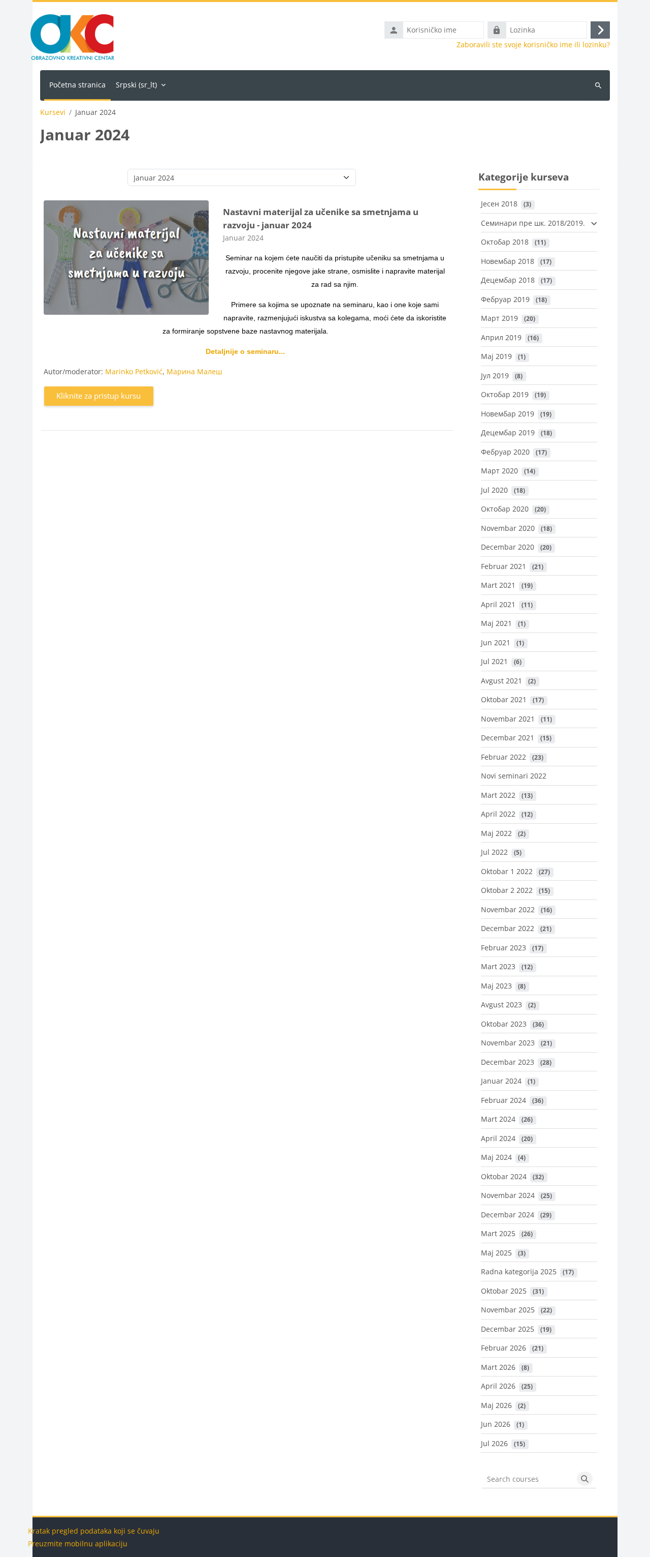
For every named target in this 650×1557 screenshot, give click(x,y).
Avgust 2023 (501, 1004)
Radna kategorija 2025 (519, 1271)
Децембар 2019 (508, 432)
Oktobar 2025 (504, 1291)
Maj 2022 (496, 833)
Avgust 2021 (501, 680)
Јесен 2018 (499, 203)
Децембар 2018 (508, 280)
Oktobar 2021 (504, 699)
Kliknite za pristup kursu (98, 396)
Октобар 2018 (505, 242)
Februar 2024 (503, 1100)
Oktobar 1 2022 (507, 871)
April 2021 (498, 604)
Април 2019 (501, 337)
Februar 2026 (503, 1348)
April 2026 (498, 1386)
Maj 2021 (496, 623)
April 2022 (498, 814)
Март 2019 (499, 318)
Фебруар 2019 (505, 299)
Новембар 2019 (507, 413)
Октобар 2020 (505, 509)
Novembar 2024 (508, 1195)
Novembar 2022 (508, 909)
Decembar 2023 (507, 1062)
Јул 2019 (495, 375)
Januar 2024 (501, 1081)
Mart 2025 (498, 1233)
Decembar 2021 (507, 737)
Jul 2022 (494, 852)
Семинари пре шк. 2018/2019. (533, 223)
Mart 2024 (498, 1119)
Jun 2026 (495, 1424)
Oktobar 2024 (504, 1176)
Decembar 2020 (507, 547)
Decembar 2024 (507, 1214)
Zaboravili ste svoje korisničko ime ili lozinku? (533, 44)
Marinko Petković (133, 371)
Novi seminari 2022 (513, 776)
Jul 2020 (494, 490)
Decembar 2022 (507, 928)
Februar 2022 (503, 757)
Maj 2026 (496, 1405)
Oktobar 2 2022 (507, 890)
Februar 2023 (503, 947)
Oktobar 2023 (504, 1024)
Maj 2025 (496, 1252)
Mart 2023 (498, 966)
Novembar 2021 (508, 719)
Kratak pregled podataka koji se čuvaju (93, 1531)
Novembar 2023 (508, 1042)
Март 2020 (499, 470)
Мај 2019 (496, 356)
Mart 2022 (498, 795)
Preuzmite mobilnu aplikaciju (77, 1543)
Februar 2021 (503, 566)
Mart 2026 (498, 1367)
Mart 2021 (498, 585)
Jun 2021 (495, 642)
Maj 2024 (496, 1157)
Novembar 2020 (508, 528)
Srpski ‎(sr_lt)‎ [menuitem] (136, 84)
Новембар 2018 (507, 261)
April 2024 (498, 1138)
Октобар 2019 (505, 394)
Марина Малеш (194, 371)
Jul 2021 (494, 661)
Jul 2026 (494, 1443)
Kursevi (53, 112)
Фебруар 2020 (505, 452)
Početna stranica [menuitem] (77, 84)
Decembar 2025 (507, 1329)
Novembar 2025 (508, 1309)
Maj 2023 (496, 986)
